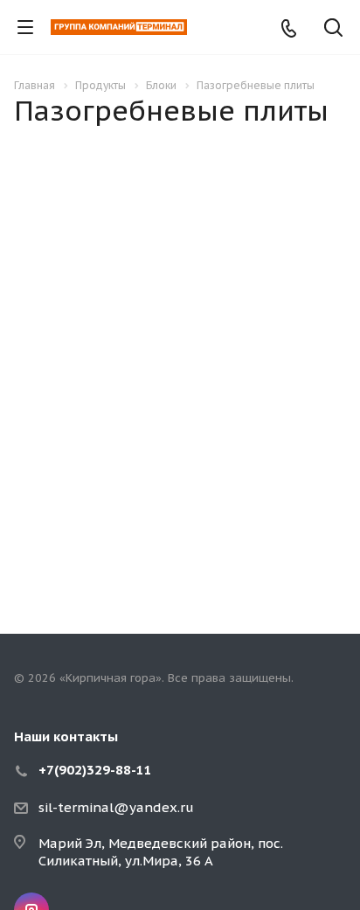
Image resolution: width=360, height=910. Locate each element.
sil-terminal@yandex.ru (116, 807)
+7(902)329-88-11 (95, 769)
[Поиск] (333, 29)
